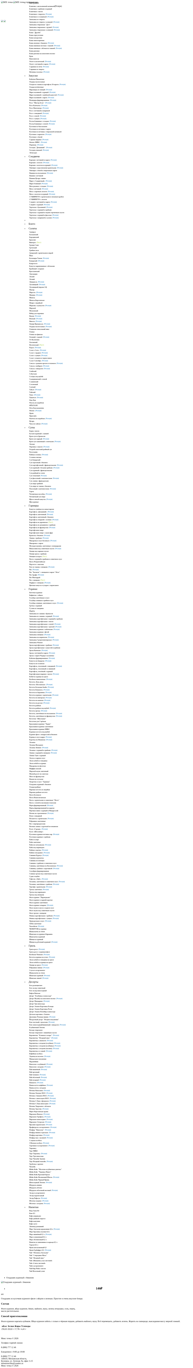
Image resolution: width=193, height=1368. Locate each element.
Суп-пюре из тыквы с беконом (40, 486)
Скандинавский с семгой (38, 379)
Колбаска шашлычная (37, 679)
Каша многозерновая (36, 40)
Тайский (32, 392)
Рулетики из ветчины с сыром (40, 129)
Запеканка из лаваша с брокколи (41, 614)
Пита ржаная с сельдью (37, 186)
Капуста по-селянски (36, 663)
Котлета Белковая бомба (38, 687)
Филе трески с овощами (37, 913)
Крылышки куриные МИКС (39, 729)
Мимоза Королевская (37, 300)
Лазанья (32, 742)
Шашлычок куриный (37, 937)
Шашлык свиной (35, 978)
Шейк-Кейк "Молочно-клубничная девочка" (45, 1169)
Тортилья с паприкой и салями (40, 218)
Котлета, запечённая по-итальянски (42, 713)
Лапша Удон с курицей (37, 755)
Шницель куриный (36, 939)
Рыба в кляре (34, 840)
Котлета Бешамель (36, 690)
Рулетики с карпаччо (37, 134)
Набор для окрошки (36, 313)
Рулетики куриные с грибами (39, 837)
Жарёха (32, 611)
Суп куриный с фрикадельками (40, 470)
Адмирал (32, 232)
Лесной (31, 277)
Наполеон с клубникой (37, 1064)
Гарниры (34, 505)
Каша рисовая (34, 51)
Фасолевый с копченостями (39, 489)
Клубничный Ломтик (37, 1027)
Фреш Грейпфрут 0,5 (36, 1250)
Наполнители (34, 59)
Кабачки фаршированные (38, 658)
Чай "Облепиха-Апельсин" (39, 1253)
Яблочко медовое (35, 1201)
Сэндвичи (34, 156)
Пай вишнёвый (34, 1069)
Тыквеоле (32, 397)
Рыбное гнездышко (36, 853)
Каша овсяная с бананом (38, 43)
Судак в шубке (34, 876)
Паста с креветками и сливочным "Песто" (44, 800)
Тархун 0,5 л (33, 1245)
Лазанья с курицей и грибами (40, 750)
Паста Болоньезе (35, 795)
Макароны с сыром (36, 543)
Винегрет (32, 242)
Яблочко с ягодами (36, 1203)
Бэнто (32, 223)
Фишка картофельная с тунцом (40, 918)
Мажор (31, 290)
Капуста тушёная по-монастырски (41, 509)
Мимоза (32, 298)
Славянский (33, 382)
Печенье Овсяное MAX (37, 1093)
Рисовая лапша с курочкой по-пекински (43, 826)
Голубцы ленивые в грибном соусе (41, 600)
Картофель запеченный (37, 514)
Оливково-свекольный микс (39, 329)
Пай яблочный (34, 1077)
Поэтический (34, 345)
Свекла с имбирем (35, 366)
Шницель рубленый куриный (40, 942)
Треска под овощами (36, 895)
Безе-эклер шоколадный (38, 991)
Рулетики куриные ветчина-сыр (40, 834)
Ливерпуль (33, 282)
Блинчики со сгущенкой (38, 17)
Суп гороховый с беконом (38, 462)
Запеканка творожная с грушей (40, 27)
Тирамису (32, 1148)
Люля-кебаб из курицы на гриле (41, 962)
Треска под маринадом (37, 892)
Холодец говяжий (35, 150)
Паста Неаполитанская (37, 797)
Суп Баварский (34, 460)
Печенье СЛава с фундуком (39, 1101)
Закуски (33, 75)
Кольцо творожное (36, 1030)
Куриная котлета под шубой (39, 732)
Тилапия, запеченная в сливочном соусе (43, 882)
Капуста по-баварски (36, 661)
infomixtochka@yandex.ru (12, 1363)
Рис (30, 570)
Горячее (33, 589)
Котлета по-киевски (36, 700)
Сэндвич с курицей (36, 205)
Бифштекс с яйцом (36, 595)
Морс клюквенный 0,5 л (37, 1237)
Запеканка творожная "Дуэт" (40, 25)
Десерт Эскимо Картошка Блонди (41, 1006)
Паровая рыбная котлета (38, 792)
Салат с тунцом (34, 355)
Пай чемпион (34, 1075)
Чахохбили (33, 926)
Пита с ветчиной (35, 189)
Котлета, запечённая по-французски (42, 716)
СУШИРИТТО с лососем (38, 199)
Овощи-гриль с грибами (37, 554)
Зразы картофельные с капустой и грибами (44, 648)
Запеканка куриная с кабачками (41, 629)
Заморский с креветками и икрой (41, 253)
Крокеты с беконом (36, 535)
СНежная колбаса (35, 1143)
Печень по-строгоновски (38, 813)
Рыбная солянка (35, 455)
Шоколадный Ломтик (37, 1182)
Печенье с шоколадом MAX (39, 1098)
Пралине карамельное (37, 1125)
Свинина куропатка (36, 858)
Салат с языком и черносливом (40, 358)
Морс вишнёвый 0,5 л (37, 1234)
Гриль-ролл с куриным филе (39, 952)
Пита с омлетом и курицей (38, 194)
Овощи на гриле (35, 965)
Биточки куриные (35, 593)
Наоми (31, 316)
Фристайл (32, 416)
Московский (33, 311)
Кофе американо (35, 1216)
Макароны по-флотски (37, 766)
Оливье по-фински (36, 334)
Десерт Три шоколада (37, 1004)
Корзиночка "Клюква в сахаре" (40, 1035)
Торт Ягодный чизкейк (37, 1161)
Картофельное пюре (36, 530)
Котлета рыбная (35, 706)
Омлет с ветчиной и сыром (38, 64)
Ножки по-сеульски (36, 779)
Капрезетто (33, 263)
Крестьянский (34, 271)
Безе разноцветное (35, 985)
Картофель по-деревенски (38, 522)
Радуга (31, 348)
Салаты (33, 228)
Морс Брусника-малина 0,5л (39, 1232)
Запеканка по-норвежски (38, 637)
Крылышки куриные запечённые (41, 727)
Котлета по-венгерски (37, 698)
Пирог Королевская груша (38, 1111)
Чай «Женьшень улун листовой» (40, 1261)
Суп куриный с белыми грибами (41, 468)
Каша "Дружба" (35, 33)
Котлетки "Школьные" (37, 719)
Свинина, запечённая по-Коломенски (42, 866)
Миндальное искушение (37, 1059)
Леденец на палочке (36, 1056)
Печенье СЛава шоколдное (38, 1104)
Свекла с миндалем (36, 369)
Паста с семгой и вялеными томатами (42, 803)
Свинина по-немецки (36, 861)
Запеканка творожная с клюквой (41, 30)
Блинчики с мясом (36, 11)
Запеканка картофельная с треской (41, 627)
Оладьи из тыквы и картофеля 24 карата (44, 84)
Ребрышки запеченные (37, 821)
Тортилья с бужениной (37, 207)
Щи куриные (34, 502)
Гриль (32, 945)
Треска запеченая (35, 889)
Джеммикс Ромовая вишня (38, 1017)
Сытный (32, 387)
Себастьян (33, 374)
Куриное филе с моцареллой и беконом (43, 734)
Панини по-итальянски (37, 173)
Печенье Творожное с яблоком (40, 1106)
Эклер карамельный (36, 1196)
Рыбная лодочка (35, 850)
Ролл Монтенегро (35, 108)
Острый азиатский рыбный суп (40, 449)
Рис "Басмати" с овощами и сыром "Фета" (44, 572)
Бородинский (34, 237)
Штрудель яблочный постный (40, 1190)
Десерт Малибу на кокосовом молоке (42, 998)
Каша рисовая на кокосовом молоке (42, 54)
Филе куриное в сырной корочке (41, 900)
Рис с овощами (34, 580)
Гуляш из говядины (36, 608)
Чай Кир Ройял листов (37, 1268)
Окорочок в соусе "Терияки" (39, 782)
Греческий (33, 248)
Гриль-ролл (33, 949)
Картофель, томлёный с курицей (41, 671)
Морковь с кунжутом (36, 305)
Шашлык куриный (36, 976)
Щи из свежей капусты (37, 499)
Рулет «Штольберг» (36, 832)
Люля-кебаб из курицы (37, 763)
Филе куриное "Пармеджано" (40, 897)
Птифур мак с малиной (37, 1138)
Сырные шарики (35, 140)
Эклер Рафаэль (34, 1198)
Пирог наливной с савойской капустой (43, 95)
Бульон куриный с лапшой (39, 434)
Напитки (33, 1207)
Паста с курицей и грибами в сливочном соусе (45, 559)
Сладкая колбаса (35, 1140)
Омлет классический (36, 61)
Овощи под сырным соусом (39, 551)
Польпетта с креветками (38, 819)
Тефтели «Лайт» (35, 879)
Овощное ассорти (35, 556)
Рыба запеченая (35, 842)
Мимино (32, 295)
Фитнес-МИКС (34, 142)
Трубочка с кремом (36, 1164)
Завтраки (34, 2)
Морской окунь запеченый (38, 771)
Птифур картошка (36, 1135)
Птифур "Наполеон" (36, 1130)
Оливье (32, 332)
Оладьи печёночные (36, 87)
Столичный (33, 384)
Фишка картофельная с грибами (41, 916)
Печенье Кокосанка (36, 1090)
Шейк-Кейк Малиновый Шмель (40, 1177)
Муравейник (33, 1062)
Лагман (32, 444)
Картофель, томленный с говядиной (42, 666)
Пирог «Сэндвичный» (37, 181)
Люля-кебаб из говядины (38, 761)
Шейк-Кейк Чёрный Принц (39, 1180)
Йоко (31, 256)
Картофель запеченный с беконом (41, 517)
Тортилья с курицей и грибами (40, 210)
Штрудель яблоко (35, 1188)
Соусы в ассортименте (37, 970)
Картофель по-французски (38, 528)
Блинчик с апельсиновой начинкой (42, 6)
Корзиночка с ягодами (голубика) (41, 1043)
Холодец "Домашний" (37, 147)
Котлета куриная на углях (38, 957)
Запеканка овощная (36, 635)
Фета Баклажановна (36, 408)
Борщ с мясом (34, 431)
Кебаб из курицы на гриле (38, 677)
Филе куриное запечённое (38, 903)
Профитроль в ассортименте (39, 1127)
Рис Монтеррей (34, 577)
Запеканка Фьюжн (36, 642)
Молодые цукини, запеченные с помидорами (45, 546)
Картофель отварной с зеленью (40, 520)
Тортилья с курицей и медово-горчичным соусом (46, 212)
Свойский (32, 371)
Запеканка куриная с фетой (39, 632)
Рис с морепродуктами (37, 824)
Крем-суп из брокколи (37, 436)
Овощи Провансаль (36, 324)
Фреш (31, 413)
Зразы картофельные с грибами (40, 645)
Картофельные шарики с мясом (40, 674)
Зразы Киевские (35, 650)
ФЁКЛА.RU (33, 405)
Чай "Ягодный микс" (37, 1258)
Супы (32, 427)
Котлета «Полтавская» (37, 685)
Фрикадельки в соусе (36, 921)
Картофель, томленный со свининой (42, 669)
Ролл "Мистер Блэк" (36, 103)
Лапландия (33, 274)
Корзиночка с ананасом (37, 1041)
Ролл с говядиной (35, 113)
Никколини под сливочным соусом (41, 549)
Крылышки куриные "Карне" (40, 724)
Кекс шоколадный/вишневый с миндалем (44, 1025)
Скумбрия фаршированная (39, 871)
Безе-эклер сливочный (37, 988)
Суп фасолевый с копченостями (40, 478)
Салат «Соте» (34, 350)
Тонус (31, 395)
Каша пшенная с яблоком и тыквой (42, 48)
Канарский (33, 261)
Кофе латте (33, 1224)
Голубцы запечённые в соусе (39, 598)
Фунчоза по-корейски (37, 418)
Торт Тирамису (34, 1154)
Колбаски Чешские (36, 954)
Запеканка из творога (37, 19)
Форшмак (32, 145)
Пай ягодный (34, 1080)
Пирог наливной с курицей (39, 92)
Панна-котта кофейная (37, 1085)
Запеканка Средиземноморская (40, 640)
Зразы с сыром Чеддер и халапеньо (41, 656)
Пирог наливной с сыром (38, 98)
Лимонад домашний (36, 1226)
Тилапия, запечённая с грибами (40, 884)
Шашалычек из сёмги (37, 931)
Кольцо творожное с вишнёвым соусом (43, 1033)
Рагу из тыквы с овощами (38, 567)
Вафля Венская (34, 993)
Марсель (32, 292)
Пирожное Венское (36, 1114)
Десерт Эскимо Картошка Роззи (40, 1009)
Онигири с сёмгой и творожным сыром (43, 170)
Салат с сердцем (35, 353)
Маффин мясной (35, 769)
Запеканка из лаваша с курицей (40, 616)
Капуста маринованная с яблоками (42, 266)
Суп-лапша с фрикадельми (39, 481)
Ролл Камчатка (34, 105)
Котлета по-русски (36, 703)
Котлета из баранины (37, 692)
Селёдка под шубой (36, 376)
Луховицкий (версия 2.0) (38, 287)
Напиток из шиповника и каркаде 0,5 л (43, 1242)
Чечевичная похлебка (37, 494)
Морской (32, 308)
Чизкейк (32, 1167)
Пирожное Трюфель (36, 1117)
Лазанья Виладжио (36, 745)
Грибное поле (34, 250)
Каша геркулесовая (36, 35)
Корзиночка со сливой (37, 1051)
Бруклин (32, 240)
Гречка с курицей (35, 606)
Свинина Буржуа (35, 855)
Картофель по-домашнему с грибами (42, 525)
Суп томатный (34, 476)
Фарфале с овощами (36, 583)
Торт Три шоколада (36, 1156)
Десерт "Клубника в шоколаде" (40, 996)
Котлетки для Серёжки (37, 721)
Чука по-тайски (35, 424)
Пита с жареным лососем (38, 191)
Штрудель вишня (35, 1185)
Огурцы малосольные (37, 82)
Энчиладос (33, 153)
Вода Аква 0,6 (34, 1211)
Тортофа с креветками (37, 887)
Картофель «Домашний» (38, 512)
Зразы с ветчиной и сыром (38, 653)
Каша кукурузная (35, 38)
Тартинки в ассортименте (38, 1146)
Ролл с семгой (34, 116)
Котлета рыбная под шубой (39, 708)
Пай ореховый (34, 1072)
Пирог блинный (35, 184)
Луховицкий (33, 284)
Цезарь (31, 421)
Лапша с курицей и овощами (39, 753)
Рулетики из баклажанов (38, 126)
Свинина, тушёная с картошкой (40, 868)
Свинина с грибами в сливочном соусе (42, 863)
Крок (31, 56)
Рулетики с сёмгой (35, 137)
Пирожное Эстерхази (36, 1122)
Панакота (32, 1083)
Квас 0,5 (32, 1213)
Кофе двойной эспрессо (37, 1219)
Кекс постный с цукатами (38, 1022)
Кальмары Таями (35, 258)
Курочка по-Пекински (37, 740)
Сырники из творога (36, 69)
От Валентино (34, 340)
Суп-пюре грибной (36, 484)
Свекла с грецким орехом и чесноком (42, 363)
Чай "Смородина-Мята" (38, 1255)
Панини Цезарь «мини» (37, 178)
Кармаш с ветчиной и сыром (39, 160)
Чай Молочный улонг (37, 1271)
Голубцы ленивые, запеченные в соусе (42, 603)
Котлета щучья (34, 711)
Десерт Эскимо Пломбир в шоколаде (42, 1012)
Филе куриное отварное (37, 905)
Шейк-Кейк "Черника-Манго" (40, 1172)
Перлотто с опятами (36, 564)
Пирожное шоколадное (37, 1119)
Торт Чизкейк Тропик (37, 1159)
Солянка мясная (35, 457)
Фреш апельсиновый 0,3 (37, 1247)
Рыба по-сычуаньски (36, 845)
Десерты (33, 981)
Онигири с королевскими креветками (42, 168)
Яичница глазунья (36, 72)
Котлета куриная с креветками (40, 695)
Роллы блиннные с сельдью (39, 121)
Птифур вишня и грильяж (38, 1132)
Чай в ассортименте (36, 1266)
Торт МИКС (33, 1151)
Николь (32, 321)
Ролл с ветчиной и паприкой (39, 111)
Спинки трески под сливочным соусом (43, 874)
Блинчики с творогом (37, 14)
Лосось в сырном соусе (37, 758)
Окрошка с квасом (36, 447)
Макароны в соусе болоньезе (39, 541)
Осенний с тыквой (35, 337)
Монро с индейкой (35, 303)
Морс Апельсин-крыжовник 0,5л (41, 1229)
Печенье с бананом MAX (38, 1096)
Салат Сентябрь (35, 361)
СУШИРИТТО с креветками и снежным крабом (46, 197)
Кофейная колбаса (35, 1054)
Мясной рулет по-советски (38, 774)
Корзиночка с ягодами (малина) (40, 1048)
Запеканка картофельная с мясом (41, 621)
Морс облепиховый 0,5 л (38, 1240)
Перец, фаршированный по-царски (41, 808)
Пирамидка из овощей (37, 90)
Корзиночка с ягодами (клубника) (41, 1046)
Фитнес (32, 411)
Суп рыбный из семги (37, 473)
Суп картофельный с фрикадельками (42, 465)
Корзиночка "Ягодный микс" (40, 1038)
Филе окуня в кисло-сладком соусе (41, 908)
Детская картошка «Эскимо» (39, 1014)
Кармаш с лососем (35, 163)
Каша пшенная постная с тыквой (41, 46)
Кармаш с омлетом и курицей (40, 165)
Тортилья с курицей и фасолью (40, 215)
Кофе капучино (34, 1221)
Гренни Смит (34, 245)
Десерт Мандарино (36, 1001)
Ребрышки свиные (35, 968)
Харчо (31, 491)
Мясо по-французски (36, 776)
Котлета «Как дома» (36, 682)
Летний (32, 279)
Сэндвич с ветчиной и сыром (39, 202)
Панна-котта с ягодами (37, 1088)
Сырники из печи (35, 67)
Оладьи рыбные (35, 787)
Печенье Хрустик (35, 1109)
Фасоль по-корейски (36, 403)
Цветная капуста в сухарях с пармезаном (44, 585)
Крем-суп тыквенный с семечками (41, 441)
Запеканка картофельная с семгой (41, 624)
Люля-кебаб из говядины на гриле (41, 960)
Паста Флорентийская (37, 562)
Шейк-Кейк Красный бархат (39, 1175)
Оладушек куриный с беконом (40, 784)
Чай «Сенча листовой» (37, 1263)
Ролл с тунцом (34, 119)
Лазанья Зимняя (35, 748)
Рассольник (33, 452)
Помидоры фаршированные (39, 100)
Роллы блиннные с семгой (38, 124)
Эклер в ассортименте (37, 1193)
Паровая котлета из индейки (39, 790)
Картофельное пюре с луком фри (41, 533)
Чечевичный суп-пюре (37, 497)
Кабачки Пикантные (36, 79)
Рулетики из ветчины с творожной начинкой (45, 132)
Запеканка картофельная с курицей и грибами (46, 619)
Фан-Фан (32, 400)
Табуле (31, 390)
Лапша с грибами (35, 538)
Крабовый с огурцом (36, 269)
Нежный (32, 319)
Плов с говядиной (35, 816)
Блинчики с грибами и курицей (40, 9)
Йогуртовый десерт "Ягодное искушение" (44, 1020)
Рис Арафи (33, 575)
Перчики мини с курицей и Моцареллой (43, 811)
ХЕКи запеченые (35, 924)
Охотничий (33, 342)
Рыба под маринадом (36, 847)
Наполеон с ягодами (36, 1067)
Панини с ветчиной (36, 176)
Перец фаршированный (37, 805)
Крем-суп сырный (35, 439)
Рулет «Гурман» (35, 829)
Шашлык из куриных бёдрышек (41, 934)
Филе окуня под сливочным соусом (41, 910)
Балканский (33, 235)
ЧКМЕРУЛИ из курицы (37, 929)
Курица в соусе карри (37, 737)
